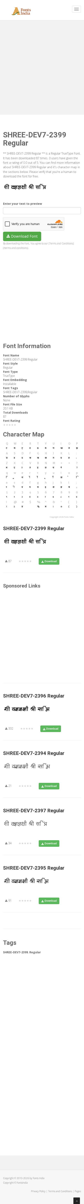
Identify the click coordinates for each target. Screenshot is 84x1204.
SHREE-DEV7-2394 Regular (33, 753)
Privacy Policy (38, 1191)
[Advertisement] (42, 66)
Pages (78, 1191)
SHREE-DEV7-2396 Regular (33, 696)
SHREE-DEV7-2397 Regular (33, 810)
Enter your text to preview (22, 204)
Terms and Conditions (60, 1191)
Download (51, 561)
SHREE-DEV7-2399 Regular (33, 528)
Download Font (24, 236)
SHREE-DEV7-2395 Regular (33, 868)
